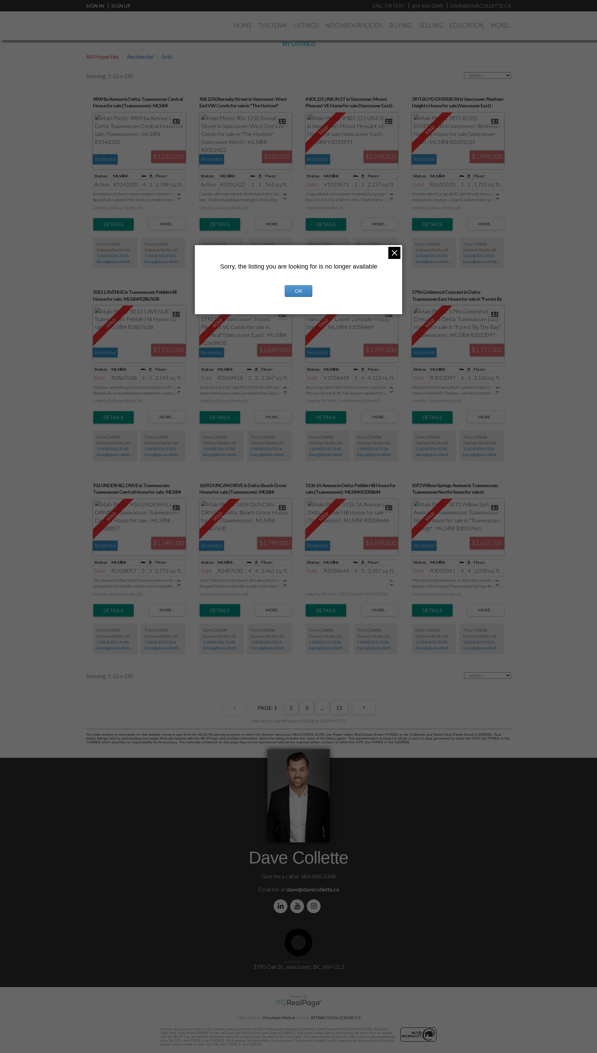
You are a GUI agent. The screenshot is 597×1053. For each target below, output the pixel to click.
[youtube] (298, 906)
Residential (140, 56)
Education (466, 25)
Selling (431, 25)
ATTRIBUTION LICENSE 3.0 (335, 1017)
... (322, 707)
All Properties (102, 56)
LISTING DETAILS (113, 224)
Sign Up (121, 6)
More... (501, 25)
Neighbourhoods (353, 25)
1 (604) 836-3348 (112, 255)
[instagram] (315, 906)
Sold (167, 56)
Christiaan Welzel (278, 1017)
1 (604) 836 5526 (160, 255)
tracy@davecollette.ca (165, 261)
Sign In (95, 6)
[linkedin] (282, 906)
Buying (400, 25)
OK (298, 291)
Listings (306, 25)
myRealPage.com (298, 1003)
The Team (273, 25)
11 (339, 707)
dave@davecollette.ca (116, 261)
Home (243, 25)
